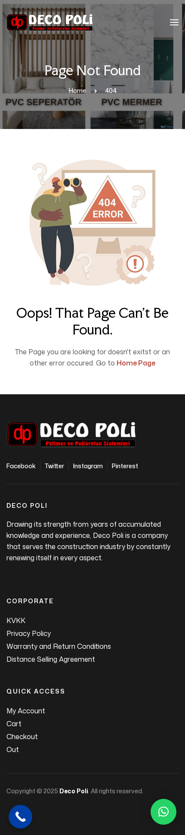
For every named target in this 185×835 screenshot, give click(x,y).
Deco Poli (73, 791)
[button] (163, 812)
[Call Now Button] (20, 817)
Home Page (136, 363)
